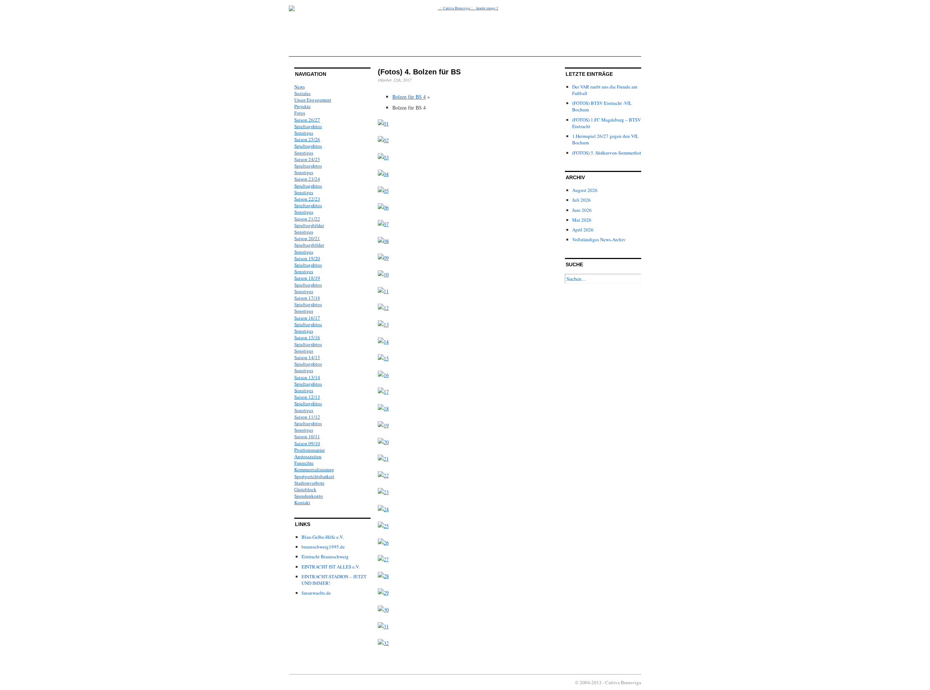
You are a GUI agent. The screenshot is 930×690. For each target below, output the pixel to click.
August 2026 (585, 190)
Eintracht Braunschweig (325, 556)
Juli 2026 (581, 200)
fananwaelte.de (316, 593)
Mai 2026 (581, 220)
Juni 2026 (582, 210)
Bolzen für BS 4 (409, 96)
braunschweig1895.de (323, 546)
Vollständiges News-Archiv (599, 239)
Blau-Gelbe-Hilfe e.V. (323, 537)
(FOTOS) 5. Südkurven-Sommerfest (606, 152)
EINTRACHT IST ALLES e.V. (331, 566)
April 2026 (583, 229)
